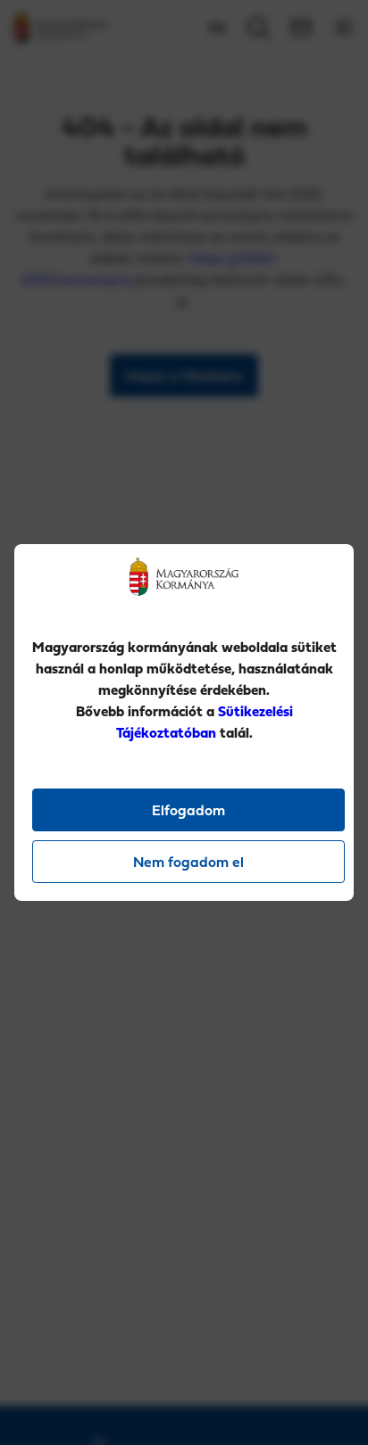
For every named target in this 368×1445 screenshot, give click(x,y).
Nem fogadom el (188, 861)
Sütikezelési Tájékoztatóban (204, 721)
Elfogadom (188, 810)
